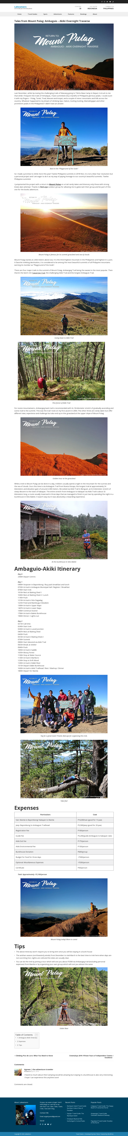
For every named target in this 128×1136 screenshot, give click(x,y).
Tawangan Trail (38, 273)
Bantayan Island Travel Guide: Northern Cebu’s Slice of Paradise (76, 1108)
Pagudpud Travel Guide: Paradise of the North (101, 1122)
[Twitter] (107, 2)
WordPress (110, 1134)
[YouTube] (110, 2)
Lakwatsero (20, 6)
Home (20, 14)
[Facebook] (40, 1124)
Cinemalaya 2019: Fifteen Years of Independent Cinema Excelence (90, 1057)
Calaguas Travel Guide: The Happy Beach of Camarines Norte (102, 1107)
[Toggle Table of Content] (35, 1034)
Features (71, 14)
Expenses (22, 1041)
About (95, 14)
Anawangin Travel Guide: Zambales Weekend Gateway (100, 1114)
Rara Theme (96, 1134)
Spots (45, 14)
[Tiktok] (113, 2)
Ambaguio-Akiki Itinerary (28, 1038)
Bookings (83, 14)
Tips (20, 1045)
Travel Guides (32, 14)
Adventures (58, 14)
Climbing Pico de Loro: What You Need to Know (34, 1056)
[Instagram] (104, 2)
